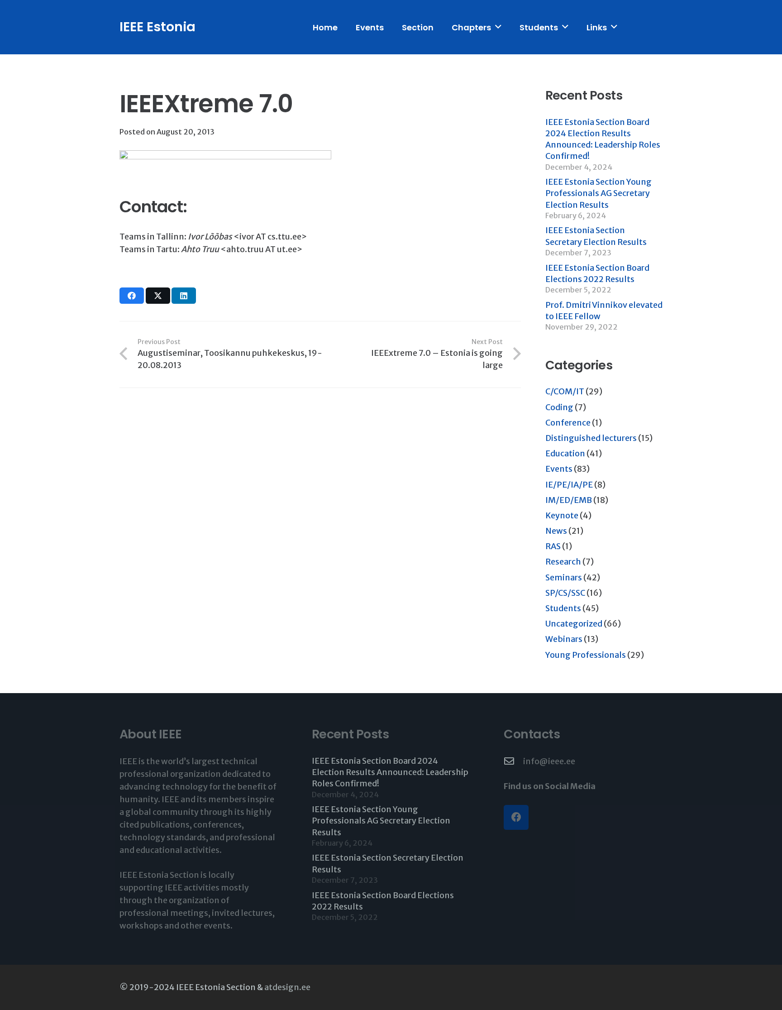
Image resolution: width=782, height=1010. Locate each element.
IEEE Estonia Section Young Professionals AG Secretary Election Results (598, 193)
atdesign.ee (287, 987)
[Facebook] (516, 817)
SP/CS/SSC (565, 593)
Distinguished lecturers (591, 438)
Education (565, 453)
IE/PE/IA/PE (569, 484)
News (556, 531)
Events (558, 469)
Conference (568, 422)
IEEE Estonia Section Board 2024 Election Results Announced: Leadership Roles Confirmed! (390, 772)
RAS (553, 546)
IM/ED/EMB (568, 500)
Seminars (563, 577)
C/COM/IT (564, 391)
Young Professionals (585, 655)
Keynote (561, 515)
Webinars (563, 639)
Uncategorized (573, 623)
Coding (559, 407)
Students (563, 608)
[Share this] (131, 295)
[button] (498, 27)
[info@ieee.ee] (513, 761)
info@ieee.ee (549, 761)
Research (563, 561)
